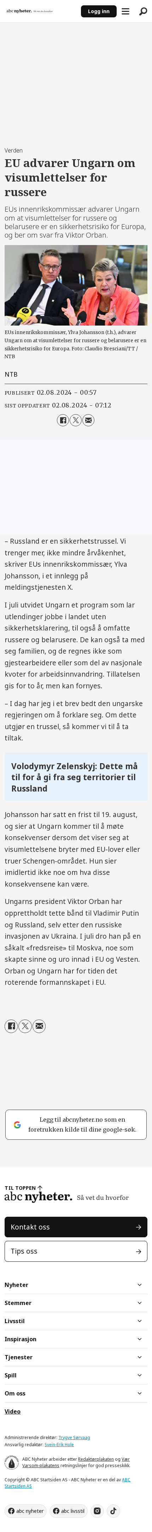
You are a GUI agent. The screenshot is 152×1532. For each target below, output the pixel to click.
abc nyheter (29, 1511)
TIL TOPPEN (20, 1187)
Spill (11, 1375)
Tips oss (24, 1251)
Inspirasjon (20, 1339)
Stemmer (18, 1303)
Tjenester (19, 1357)
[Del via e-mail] (88, 420)
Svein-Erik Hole (59, 1445)
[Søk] (143, 11)
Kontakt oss (30, 1227)
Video (13, 1411)
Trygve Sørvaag (74, 1437)
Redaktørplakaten (96, 1459)
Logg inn (99, 11)
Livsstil (15, 1321)
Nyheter (16, 1285)
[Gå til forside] (40, 11)
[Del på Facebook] (63, 420)
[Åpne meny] (125, 11)
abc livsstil (72, 1511)
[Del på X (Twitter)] (76, 420)
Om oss (15, 1393)
